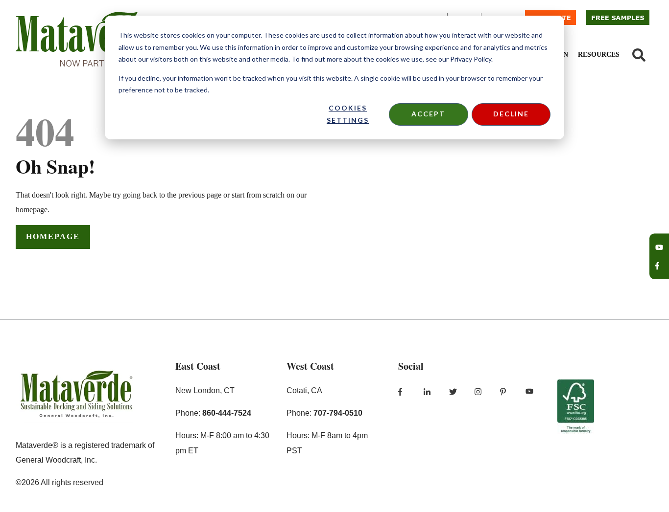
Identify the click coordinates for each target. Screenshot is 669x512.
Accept (428, 114)
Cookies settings (348, 114)
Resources (599, 54)
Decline (511, 114)
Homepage (53, 236)
